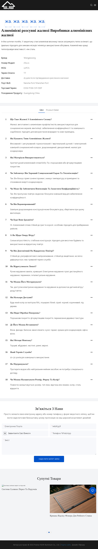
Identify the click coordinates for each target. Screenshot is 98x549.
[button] (47, 532)
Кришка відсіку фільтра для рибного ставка (71, 515)
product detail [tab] (52, 110)
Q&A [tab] (42, 110)
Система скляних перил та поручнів (19, 489)
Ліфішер (81, 545)
